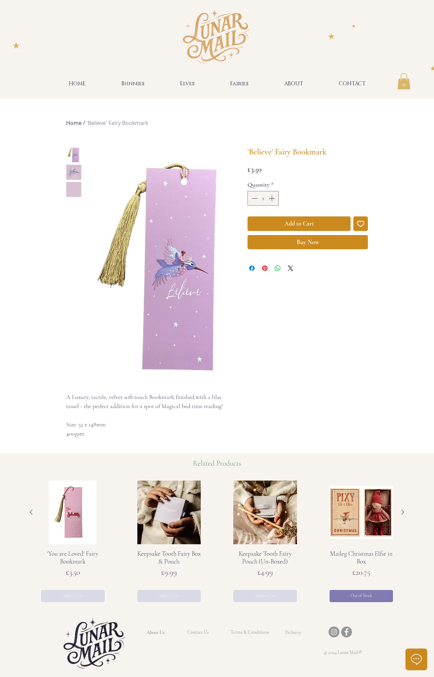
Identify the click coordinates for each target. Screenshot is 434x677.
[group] (217, 541)
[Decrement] (254, 198)
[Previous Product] (31, 512)
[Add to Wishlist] (360, 223)
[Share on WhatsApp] (278, 268)
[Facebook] (346, 632)
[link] (404, 81)
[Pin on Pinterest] (265, 268)
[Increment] (272, 198)
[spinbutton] (263, 198)
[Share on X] (291, 268)
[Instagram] (334, 632)
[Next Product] (403, 512)
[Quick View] (73, 512)
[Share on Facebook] (252, 268)
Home (74, 123)
